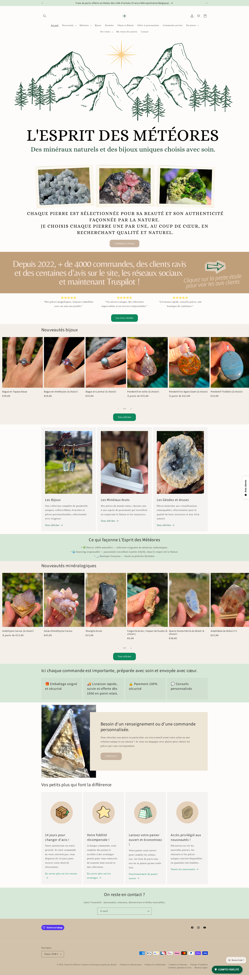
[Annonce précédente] (42, 3)
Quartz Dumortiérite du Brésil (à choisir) (186, 632)
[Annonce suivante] (207, 3)
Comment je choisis (124, 243)
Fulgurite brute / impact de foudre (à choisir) (147, 632)
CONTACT (111, 756)
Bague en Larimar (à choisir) (101, 391)
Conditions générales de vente (179, 968)
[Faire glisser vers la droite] (131, 409)
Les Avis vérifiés (124, 318)
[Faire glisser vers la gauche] (118, 409)
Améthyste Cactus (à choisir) (18, 630)
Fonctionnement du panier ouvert (143, 876)
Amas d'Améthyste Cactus (58, 630)
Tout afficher (124, 417)
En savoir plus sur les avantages (99, 875)
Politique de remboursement (131, 965)
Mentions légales (201, 968)
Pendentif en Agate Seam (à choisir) (188, 391)
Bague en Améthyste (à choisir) (61, 391)
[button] (44, 16)
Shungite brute (94, 630)
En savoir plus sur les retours (61, 873)
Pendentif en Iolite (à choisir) (143, 391)
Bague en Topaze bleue (14, 391)
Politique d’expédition (199, 965)
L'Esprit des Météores (72, 965)
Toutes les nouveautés (183, 869)
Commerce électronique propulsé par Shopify (99, 965)
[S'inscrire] (148, 911)
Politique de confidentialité (155, 965)
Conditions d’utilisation (178, 965)
